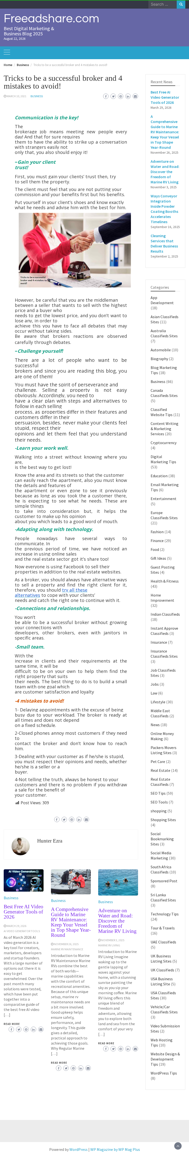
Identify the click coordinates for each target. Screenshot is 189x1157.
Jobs (155, 684)
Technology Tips (165, 914)
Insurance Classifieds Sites (164, 654)
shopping (159, 810)
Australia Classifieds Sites (164, 333)
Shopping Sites (163, 819)
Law (154, 693)
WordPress (78, 1149)
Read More (12, 1024)
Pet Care (158, 761)
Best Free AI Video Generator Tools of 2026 (23, 912)
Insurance (159, 642)
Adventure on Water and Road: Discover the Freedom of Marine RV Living (117, 921)
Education (159, 475)
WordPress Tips (164, 1073)
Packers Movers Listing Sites (163, 750)
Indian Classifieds (165, 614)
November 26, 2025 (66, 944)
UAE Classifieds (163, 941)
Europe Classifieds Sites (164, 515)
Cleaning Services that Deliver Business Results (164, 243)
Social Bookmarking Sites (162, 838)
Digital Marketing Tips (163, 459)
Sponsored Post (164, 880)
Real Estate (160, 770)
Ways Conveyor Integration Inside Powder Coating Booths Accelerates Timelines (164, 208)
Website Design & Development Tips (165, 1059)
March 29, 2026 (16, 926)
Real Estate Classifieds (160, 782)
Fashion (157, 531)
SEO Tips (158, 793)
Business (37, 96)
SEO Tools (159, 802)
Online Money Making (162, 736)
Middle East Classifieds (160, 713)
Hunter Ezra (49, 841)
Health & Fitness (165, 581)
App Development (162, 300)
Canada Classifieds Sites (164, 393)
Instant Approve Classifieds (164, 631)
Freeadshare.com (51, 19)
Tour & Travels (163, 928)
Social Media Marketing (161, 855)
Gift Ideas (158, 558)
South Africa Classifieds (161, 869)
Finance (157, 540)
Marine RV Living (109, 945)
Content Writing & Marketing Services (164, 428)
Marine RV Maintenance (67, 949)
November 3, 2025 (112, 940)
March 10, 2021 (16, 96)
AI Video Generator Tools (22, 931)
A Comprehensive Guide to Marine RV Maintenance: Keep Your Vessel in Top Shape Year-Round (71, 922)
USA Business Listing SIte (162, 981)
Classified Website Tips (162, 412)
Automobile (161, 349)
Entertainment (163, 498)
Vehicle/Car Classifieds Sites (164, 1009)
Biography (159, 358)
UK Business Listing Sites (161, 958)
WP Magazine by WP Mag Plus (115, 1149)
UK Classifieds (162, 969)
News (155, 724)
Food (155, 549)
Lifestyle (158, 701)
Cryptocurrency (163, 442)
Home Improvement (162, 598)
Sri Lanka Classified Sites (163, 897)
